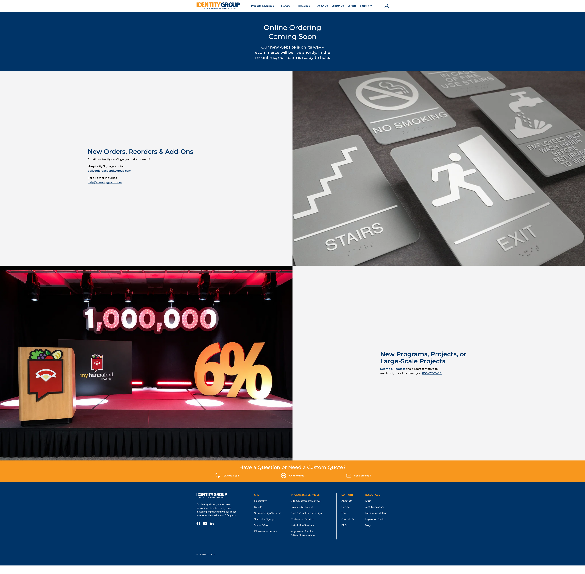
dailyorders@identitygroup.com (109, 170)
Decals (258, 506)
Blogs (368, 525)
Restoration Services (302, 519)
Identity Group (209, 554)
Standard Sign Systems (267, 512)
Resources (304, 6)
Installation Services (302, 525)
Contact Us (338, 5)
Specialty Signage (264, 519)
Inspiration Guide (374, 519)
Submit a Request (392, 369)
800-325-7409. (432, 373)
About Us (322, 5)
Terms (344, 512)
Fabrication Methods (376, 512)
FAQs (344, 525)
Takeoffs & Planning (302, 506)
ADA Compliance (374, 506)
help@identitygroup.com (105, 182)
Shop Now (366, 5)
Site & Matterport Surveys (306, 500)
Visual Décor (261, 525)
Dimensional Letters (265, 531)
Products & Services (262, 6)
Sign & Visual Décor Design (306, 512)
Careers (351, 5)
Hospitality (260, 500)
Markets (286, 6)
